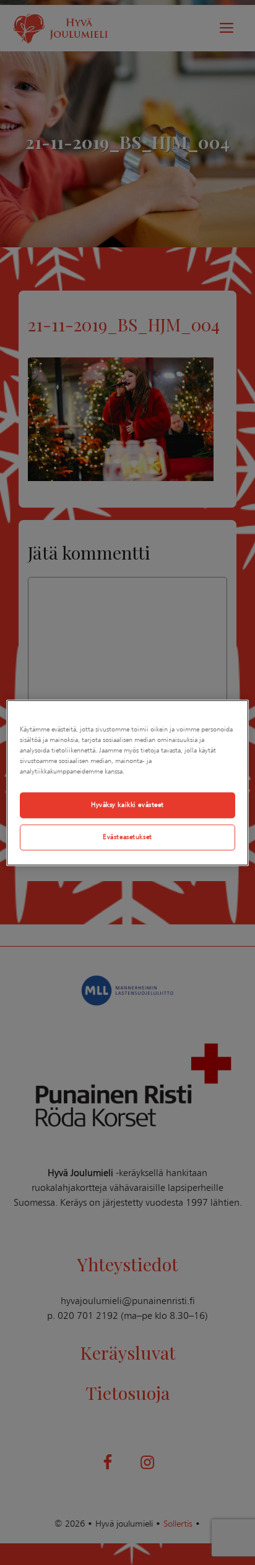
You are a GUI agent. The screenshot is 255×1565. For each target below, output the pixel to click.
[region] (127, 782)
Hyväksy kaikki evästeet (127, 804)
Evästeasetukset (127, 836)
